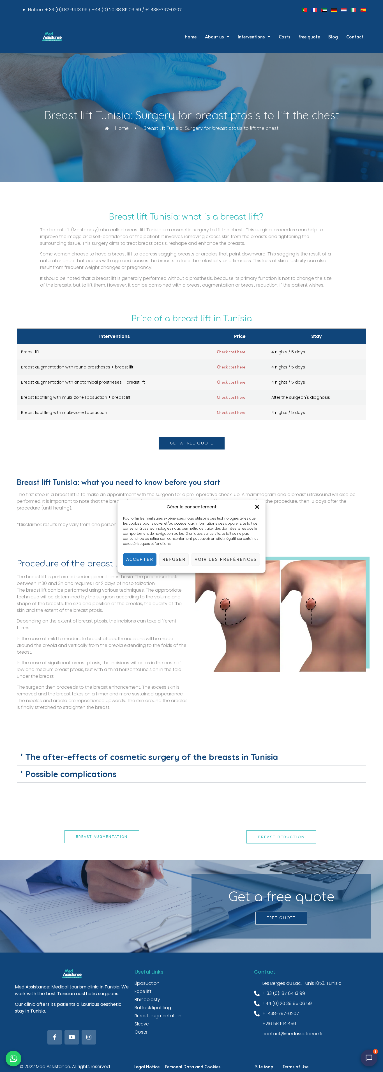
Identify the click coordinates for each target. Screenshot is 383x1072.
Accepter (139, 559)
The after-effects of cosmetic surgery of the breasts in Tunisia (152, 756)
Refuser (174, 559)
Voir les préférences (226, 559)
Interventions (251, 36)
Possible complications (71, 774)
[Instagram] (89, 1037)
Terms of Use (295, 1066)
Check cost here (231, 351)
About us (214, 36)
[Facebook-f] (54, 1037)
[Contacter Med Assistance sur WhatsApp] (13, 1058)
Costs (284, 36)
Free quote (309, 36)
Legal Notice (147, 1066)
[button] (257, 507)
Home (191, 36)
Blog (333, 36)
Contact (354, 36)
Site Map (264, 1066)
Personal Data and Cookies (192, 1066)
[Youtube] (71, 1037)
